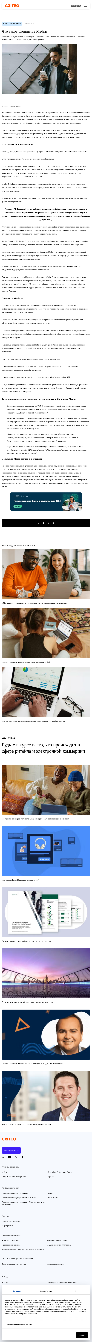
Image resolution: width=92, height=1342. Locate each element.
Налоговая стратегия (55, 1264)
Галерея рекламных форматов (14, 1177)
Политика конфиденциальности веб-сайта (19, 1198)
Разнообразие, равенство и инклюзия (62, 1282)
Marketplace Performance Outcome (60, 1172)
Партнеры (51, 1177)
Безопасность (52, 1198)
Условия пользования (10, 1240)
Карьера (5, 1282)
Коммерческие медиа (12, 23)
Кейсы (4, 1172)
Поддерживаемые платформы (59, 1245)
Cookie (49, 1193)
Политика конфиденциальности (15, 1193)
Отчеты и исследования (11, 1221)
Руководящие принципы (57, 1240)
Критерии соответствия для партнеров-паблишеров (23, 1249)
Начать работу (76, 6)
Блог (49, 1221)
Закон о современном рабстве (14, 1264)
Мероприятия (7, 1226)
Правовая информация (11, 1245)
